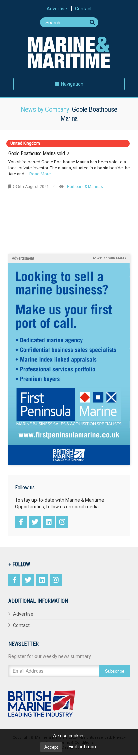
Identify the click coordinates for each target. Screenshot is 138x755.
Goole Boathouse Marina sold (37, 153)
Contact (83, 8)
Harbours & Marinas (85, 186)
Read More (40, 173)
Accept (51, 747)
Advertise (57, 8)
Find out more (83, 746)
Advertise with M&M (109, 258)
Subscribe (114, 671)
